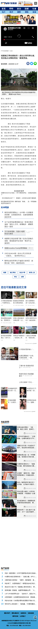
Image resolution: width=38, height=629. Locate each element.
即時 (11, 9)
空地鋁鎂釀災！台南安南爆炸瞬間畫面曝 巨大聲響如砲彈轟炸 (13, 401)
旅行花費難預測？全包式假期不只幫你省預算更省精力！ (31, 302)
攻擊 (22, 277)
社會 (34, 9)
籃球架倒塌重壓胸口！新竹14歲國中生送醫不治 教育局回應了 (7, 337)
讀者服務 (31, 613)
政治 (19, 9)
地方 (3, 12)
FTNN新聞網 (4, 51)
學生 (15, 277)
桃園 (4, 272)
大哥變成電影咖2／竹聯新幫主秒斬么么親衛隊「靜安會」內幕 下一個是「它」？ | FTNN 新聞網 (27, 349)
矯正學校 (13, 272)
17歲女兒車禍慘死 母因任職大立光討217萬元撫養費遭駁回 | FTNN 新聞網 (31, 337)
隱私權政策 (15, 613)
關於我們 (7, 613)
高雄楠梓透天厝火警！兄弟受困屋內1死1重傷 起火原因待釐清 (13, 390)
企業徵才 (23, 616)
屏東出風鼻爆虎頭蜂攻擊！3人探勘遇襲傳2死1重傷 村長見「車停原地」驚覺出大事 (19, 319)
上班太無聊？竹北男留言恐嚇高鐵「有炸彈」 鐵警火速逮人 (26, 382)
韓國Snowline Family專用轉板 (16, 248)
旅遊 (34, 12)
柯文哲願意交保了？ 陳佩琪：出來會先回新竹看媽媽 (19, 198)
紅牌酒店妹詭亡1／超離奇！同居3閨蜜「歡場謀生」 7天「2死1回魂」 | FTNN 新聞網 (31, 401)
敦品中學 (22, 272)
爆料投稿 (15, 616)
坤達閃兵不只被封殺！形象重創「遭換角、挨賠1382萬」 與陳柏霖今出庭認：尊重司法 (32, 390)
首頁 (4, 9)
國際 (19, 12)
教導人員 (32, 272)
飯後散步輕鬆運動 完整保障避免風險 (18, 302)
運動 (26, 12)
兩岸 (11, 12)
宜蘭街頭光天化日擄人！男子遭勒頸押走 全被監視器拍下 (18, 193)
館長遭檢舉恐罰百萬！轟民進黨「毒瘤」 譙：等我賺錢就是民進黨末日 (18, 202)
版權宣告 (23, 613)
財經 (27, 9)
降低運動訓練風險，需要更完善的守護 (6, 319)
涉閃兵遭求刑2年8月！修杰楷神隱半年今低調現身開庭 (31, 319)
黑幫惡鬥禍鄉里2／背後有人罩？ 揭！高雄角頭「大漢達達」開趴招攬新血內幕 (19, 337)
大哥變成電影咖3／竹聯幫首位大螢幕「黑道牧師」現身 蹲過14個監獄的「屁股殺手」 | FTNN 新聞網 (6, 302)
